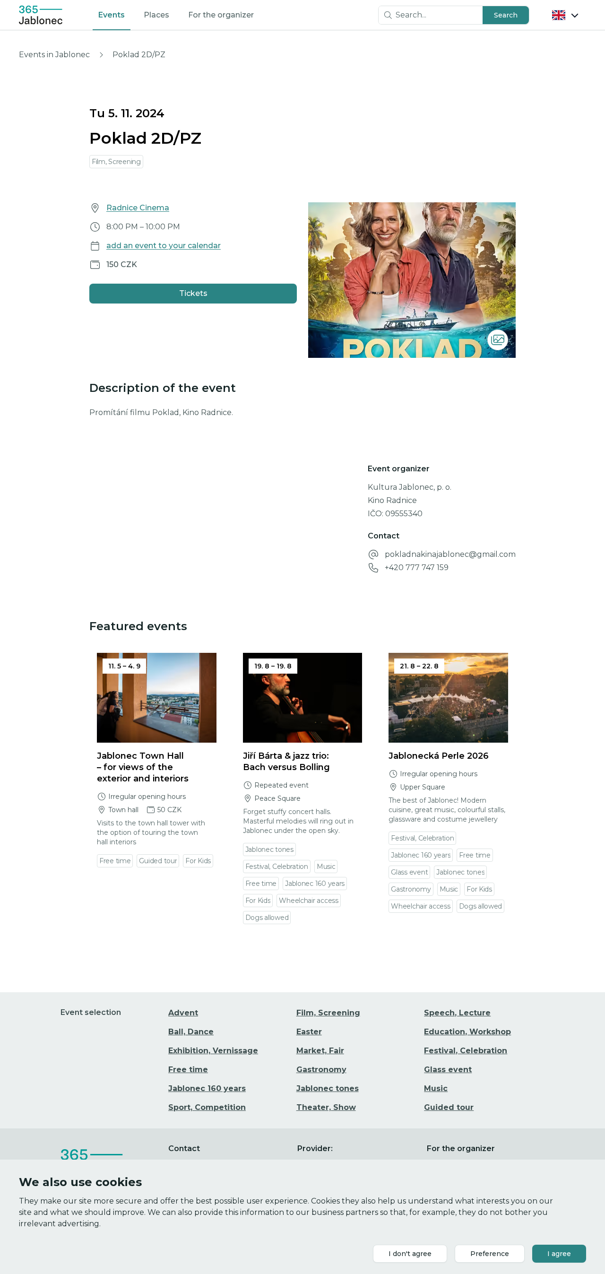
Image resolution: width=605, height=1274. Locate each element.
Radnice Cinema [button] (137, 207)
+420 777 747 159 (417, 567)
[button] (506, 15)
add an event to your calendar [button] (163, 245)
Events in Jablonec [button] (54, 54)
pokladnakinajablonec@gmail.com (450, 554)
